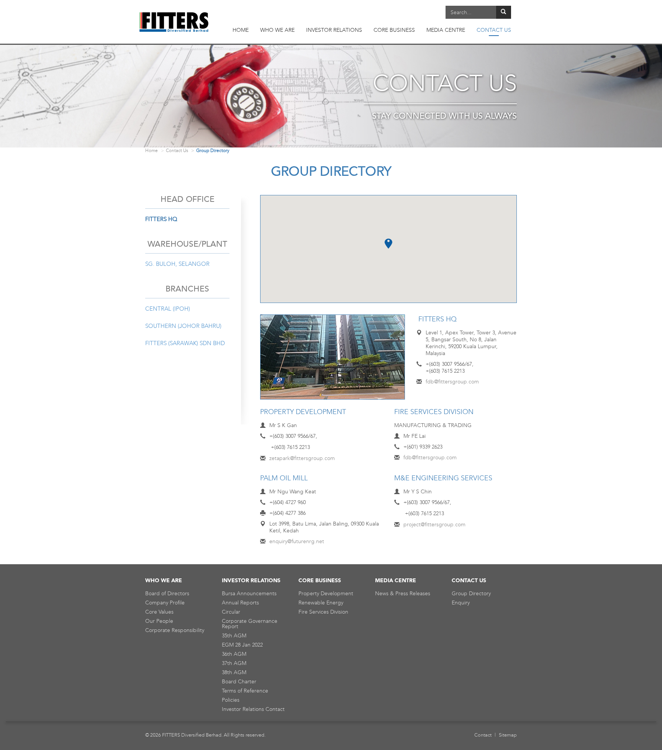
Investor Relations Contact (253, 709)
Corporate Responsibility (174, 630)
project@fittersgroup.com (434, 524)
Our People (159, 621)
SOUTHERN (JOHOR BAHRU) (183, 326)
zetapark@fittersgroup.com (302, 458)
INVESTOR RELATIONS (334, 30)
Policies (230, 700)
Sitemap (508, 735)
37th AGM (234, 663)
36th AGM (234, 654)
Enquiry (461, 602)
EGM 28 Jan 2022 (242, 645)
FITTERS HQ (161, 219)
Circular (231, 612)
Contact (483, 735)
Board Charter (239, 681)
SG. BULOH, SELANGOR (177, 263)
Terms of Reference (245, 691)
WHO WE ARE (277, 30)
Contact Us (177, 150)
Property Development (325, 593)
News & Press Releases (402, 593)
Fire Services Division (323, 612)
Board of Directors (167, 593)
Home (151, 150)
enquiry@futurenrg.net (296, 541)
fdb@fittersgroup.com (452, 381)
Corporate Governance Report (249, 624)
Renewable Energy (320, 602)
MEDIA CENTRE (445, 30)
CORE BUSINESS (394, 30)
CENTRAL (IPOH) (167, 308)
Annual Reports (240, 602)
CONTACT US (494, 30)
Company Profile (165, 602)
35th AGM (234, 635)
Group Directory (471, 593)
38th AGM (234, 672)
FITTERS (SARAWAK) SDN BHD (185, 343)
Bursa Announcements (249, 593)
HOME (241, 30)
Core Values (159, 612)
